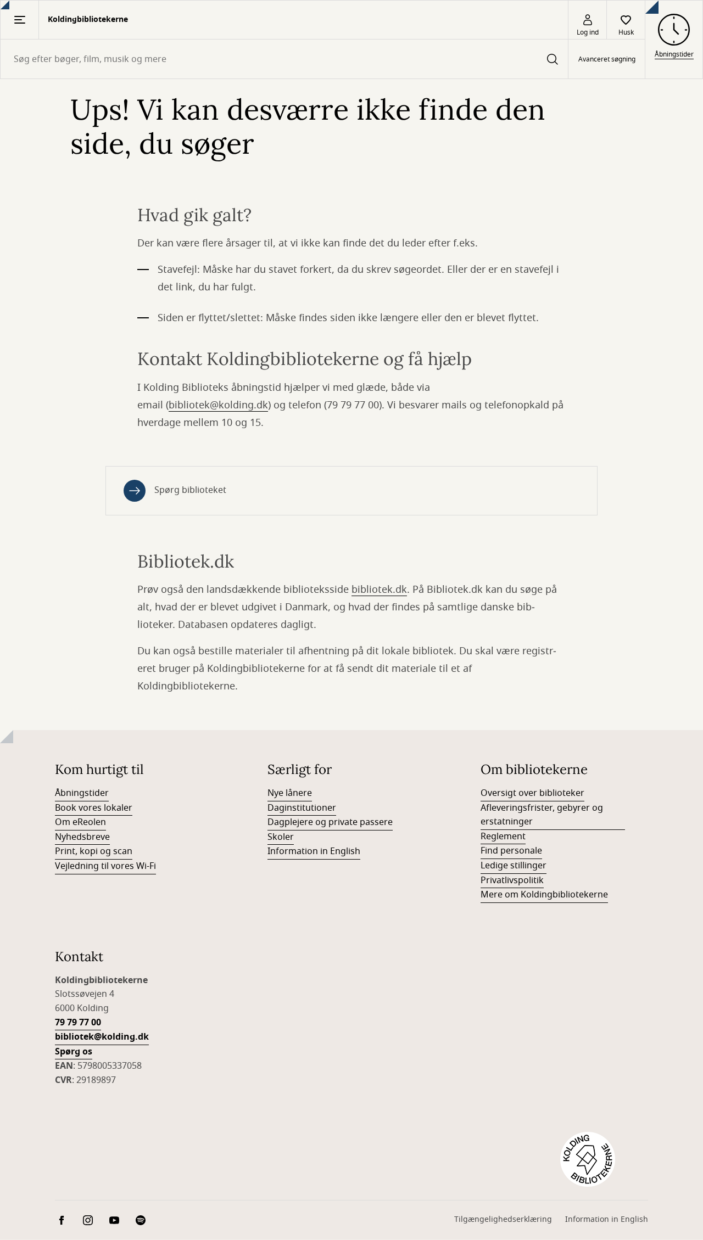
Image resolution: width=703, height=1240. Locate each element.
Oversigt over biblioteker (532, 793)
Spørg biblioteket (190, 490)
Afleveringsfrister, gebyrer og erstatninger (542, 815)
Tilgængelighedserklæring (503, 1219)
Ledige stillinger (513, 865)
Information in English (313, 851)
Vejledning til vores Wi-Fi (105, 866)
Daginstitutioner (301, 808)
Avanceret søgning (606, 59)
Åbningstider (82, 793)
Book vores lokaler (93, 808)
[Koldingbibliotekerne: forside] (587, 1159)
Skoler (280, 837)
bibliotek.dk (379, 589)
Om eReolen (80, 822)
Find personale (511, 850)
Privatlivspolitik (512, 880)
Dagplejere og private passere (330, 822)
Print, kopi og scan (93, 851)
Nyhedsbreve (82, 837)
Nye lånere (289, 793)
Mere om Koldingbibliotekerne (544, 894)
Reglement (503, 836)
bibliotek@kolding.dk (218, 405)
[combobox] (284, 59)
